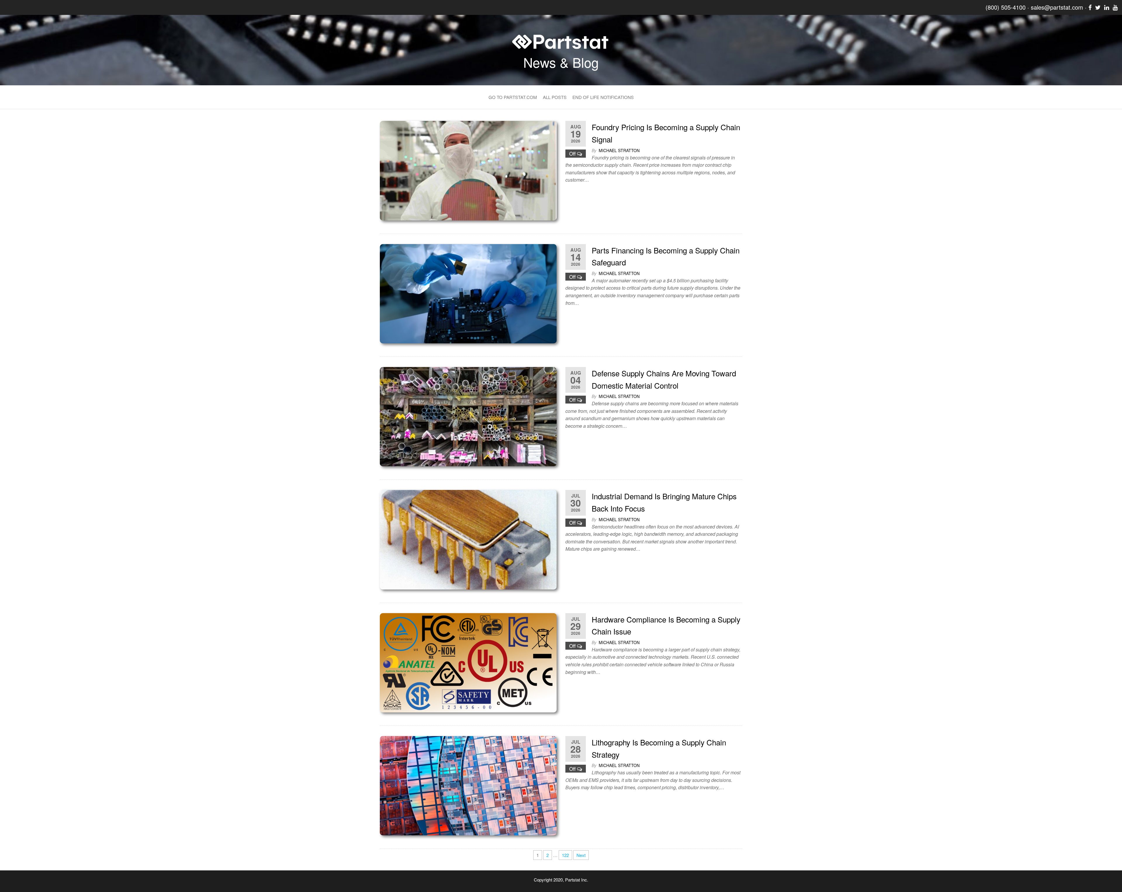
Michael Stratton (619, 150)
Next (581, 855)
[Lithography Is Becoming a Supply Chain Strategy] (468, 785)
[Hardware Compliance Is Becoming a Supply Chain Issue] (468, 662)
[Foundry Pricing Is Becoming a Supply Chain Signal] (468, 170)
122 (565, 855)
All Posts (555, 97)
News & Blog (561, 62)
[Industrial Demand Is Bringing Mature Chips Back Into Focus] (468, 539)
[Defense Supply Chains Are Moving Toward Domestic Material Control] (468, 416)
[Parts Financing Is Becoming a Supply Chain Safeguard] (468, 293)
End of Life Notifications (603, 97)
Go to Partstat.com (513, 97)
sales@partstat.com (1057, 7)
